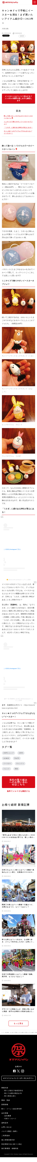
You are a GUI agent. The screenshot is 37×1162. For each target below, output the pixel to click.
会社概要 (7, 1116)
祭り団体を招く (10, 1096)
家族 (16, 769)
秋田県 (22, 36)
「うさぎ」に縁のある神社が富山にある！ (18, 127)
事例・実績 (5, 1100)
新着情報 (4, 1104)
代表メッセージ (10, 1118)
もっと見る (18, 1023)
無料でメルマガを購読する (18, 791)
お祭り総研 (7, 1032)
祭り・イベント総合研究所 (11, 1109)
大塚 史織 (5, 28)
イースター (7, 763)
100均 (21, 753)
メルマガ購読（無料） (9, 1131)
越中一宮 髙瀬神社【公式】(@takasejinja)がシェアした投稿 (18, 699)
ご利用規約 (5, 1135)
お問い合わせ (6, 1127)
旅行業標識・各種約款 (9, 1148)
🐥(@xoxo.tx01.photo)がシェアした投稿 (18, 579)
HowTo (16, 758)
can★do (6, 758)
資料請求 (4, 1123)
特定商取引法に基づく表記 (11, 1144)
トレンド (6, 769)
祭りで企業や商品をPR (13, 1093)
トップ (2, 1032)
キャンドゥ (20, 763)
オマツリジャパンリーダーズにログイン (18, 1078)
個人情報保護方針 (8, 1140)
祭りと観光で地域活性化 (13, 1090)
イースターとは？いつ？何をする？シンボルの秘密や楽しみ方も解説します (18, 98)
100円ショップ (8, 753)
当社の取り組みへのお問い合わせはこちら (18, 782)
